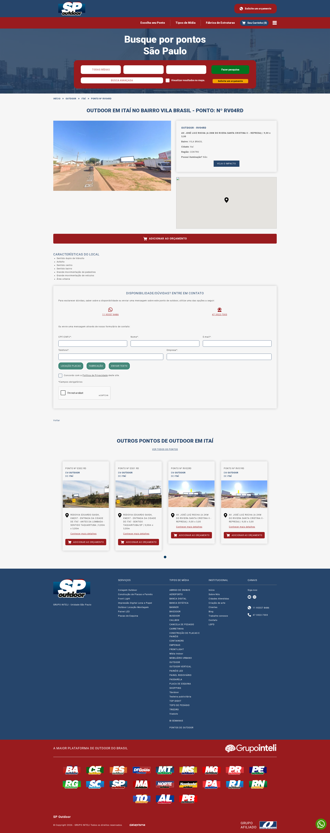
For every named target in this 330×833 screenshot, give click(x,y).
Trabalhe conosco (218, 616)
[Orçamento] (254, 23)
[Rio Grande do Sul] (72, 784)
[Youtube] (249, 597)
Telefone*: (63, 350)
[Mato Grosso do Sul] (188, 770)
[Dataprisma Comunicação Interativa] (137, 825)
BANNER (174, 607)
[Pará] (211, 784)
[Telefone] (249, 615)
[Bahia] (72, 770)
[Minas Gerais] (211, 770)
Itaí (83, 98)
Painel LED (124, 611)
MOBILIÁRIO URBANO (180, 658)
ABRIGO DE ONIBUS (179, 590)
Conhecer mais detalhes (83, 534)
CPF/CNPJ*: (65, 337)
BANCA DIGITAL (177, 599)
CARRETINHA (176, 629)
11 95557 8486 (110, 314)
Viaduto (173, 714)
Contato (213, 620)
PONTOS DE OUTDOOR (181, 727)
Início (56, 98)
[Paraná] (235, 770)
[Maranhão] (142, 784)
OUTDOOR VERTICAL (180, 666)
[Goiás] (142, 770)
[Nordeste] (188, 784)
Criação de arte (217, 603)
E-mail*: (207, 337)
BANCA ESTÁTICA (179, 603)
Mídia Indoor (176, 654)
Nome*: (135, 337)
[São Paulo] (118, 784)
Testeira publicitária (180, 696)
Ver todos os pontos (165, 449)
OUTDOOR (71, 98)
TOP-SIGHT (175, 701)
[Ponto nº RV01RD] (244, 494)
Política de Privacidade (95, 375)
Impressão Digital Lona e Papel (135, 603)
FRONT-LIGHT (176, 649)
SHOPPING (175, 688)
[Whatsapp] (249, 608)
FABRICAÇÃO (96, 366)
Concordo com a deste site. (92, 375)
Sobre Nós (214, 594)
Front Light (124, 599)
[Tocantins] (142, 798)
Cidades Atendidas (219, 599)
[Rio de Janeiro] (235, 784)
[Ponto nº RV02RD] (191, 494)
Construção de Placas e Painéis (135, 594)
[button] (226, 200)
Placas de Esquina (128, 616)
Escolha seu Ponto (152, 22)
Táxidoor (174, 692)
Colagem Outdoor (127, 590)
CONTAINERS (176, 641)
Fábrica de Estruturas (220, 22)
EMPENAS (174, 645)
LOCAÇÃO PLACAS (71, 366)
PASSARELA (175, 679)
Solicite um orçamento (258, 8)
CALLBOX (174, 620)
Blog (211, 611)
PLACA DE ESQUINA (180, 684)
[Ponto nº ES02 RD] (86, 494)
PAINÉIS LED (176, 671)
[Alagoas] (165, 799)
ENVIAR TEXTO (119, 366)
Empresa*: (172, 350)
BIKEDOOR (174, 611)
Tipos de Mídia (185, 22)
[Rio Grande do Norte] (258, 784)
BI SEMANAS (176, 721)
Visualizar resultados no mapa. (188, 80)
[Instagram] (254, 597)
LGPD (211, 624)
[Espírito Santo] (118, 770)
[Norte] (165, 784)
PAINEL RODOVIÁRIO (180, 675)
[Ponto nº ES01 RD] (139, 494)
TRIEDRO (174, 709)
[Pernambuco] (258, 770)
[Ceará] (95, 770)
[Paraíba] (188, 798)
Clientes (213, 607)
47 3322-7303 (219, 314)
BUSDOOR (174, 616)
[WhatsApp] (321, 824)
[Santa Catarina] (95, 784)
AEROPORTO (176, 594)
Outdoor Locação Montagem (133, 607)
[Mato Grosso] (165, 770)
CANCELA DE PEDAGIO (181, 624)
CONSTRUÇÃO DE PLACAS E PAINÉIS (184, 635)
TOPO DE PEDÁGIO (179, 705)
